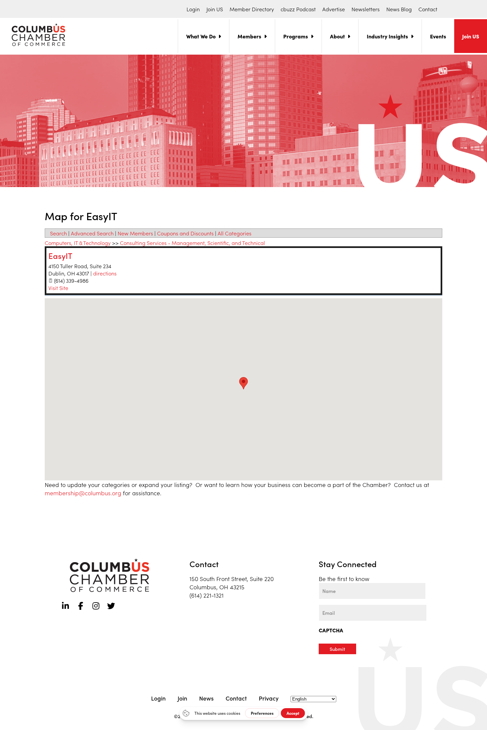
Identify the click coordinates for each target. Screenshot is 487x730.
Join (182, 698)
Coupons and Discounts (185, 233)
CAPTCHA (331, 630)
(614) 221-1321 (206, 595)
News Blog (399, 9)
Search (58, 233)
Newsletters (366, 9)
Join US (214, 9)
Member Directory (252, 9)
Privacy (269, 698)
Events (438, 36)
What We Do (201, 36)
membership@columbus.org (83, 493)
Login (193, 9)
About (337, 36)
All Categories (234, 233)
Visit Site (58, 287)
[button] (243, 383)
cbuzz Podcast (298, 9)
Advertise (333, 9)
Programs (295, 36)
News (206, 698)
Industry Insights (387, 36)
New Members (135, 233)
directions (105, 273)
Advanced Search (92, 233)
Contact (427, 9)
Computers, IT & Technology (78, 242)
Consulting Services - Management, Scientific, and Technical (192, 242)
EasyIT (60, 255)
